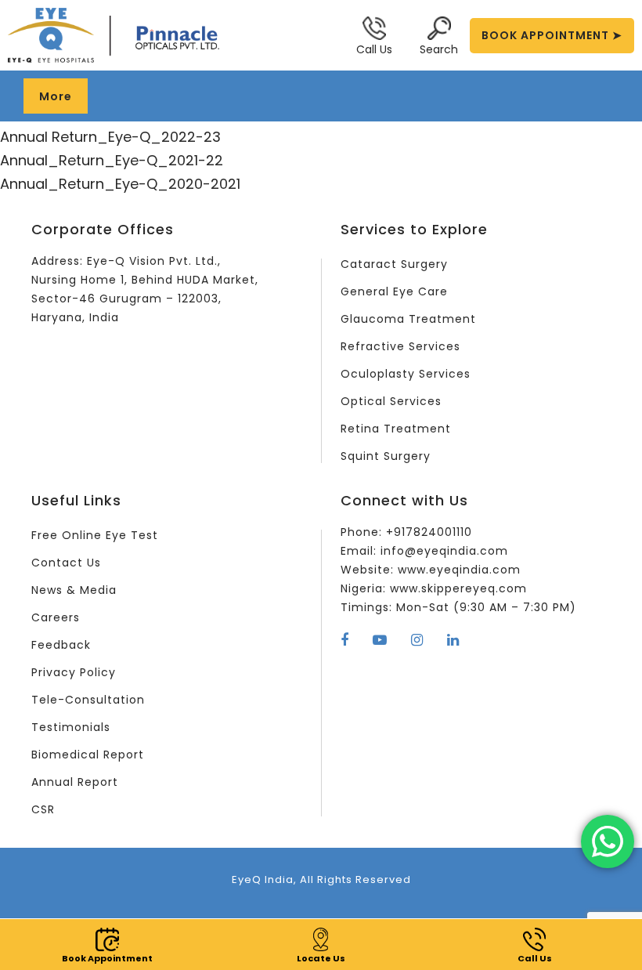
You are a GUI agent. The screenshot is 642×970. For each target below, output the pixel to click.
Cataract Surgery (394, 264)
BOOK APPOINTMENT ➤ (552, 35)
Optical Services (391, 401)
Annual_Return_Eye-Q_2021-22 (111, 160)
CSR (43, 809)
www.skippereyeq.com (458, 588)
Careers (55, 617)
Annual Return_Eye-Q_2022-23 (110, 137)
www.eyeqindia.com (459, 569)
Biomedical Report (87, 754)
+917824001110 (429, 532)
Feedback (61, 645)
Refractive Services (400, 346)
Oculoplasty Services (406, 374)
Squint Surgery (386, 456)
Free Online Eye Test (94, 535)
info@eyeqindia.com (444, 551)
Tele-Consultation (88, 700)
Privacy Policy (73, 672)
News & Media (74, 590)
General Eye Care (394, 291)
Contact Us (66, 562)
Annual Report (74, 782)
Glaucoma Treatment (408, 319)
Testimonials (70, 727)
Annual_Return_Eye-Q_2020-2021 (120, 184)
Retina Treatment (396, 428)
